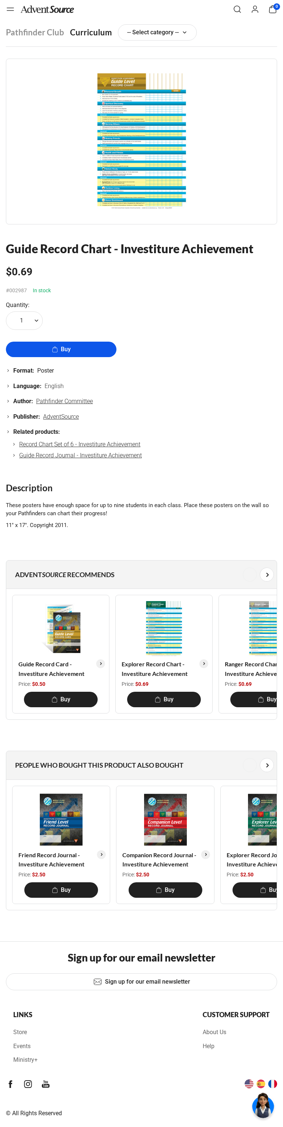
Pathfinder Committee (64, 401)
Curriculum (91, 32)
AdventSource (61, 416)
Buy (66, 349)
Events (22, 1046)
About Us (214, 1032)
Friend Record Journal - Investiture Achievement (51, 859)
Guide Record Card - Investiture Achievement (51, 668)
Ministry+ (25, 1059)
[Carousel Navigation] (140, 575)
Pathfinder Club (35, 32)
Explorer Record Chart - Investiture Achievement (155, 668)
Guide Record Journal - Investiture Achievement (80, 455)
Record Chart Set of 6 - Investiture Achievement (79, 444)
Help (208, 1046)
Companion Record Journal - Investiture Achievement (159, 859)
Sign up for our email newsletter (147, 981)
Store (20, 1032)
